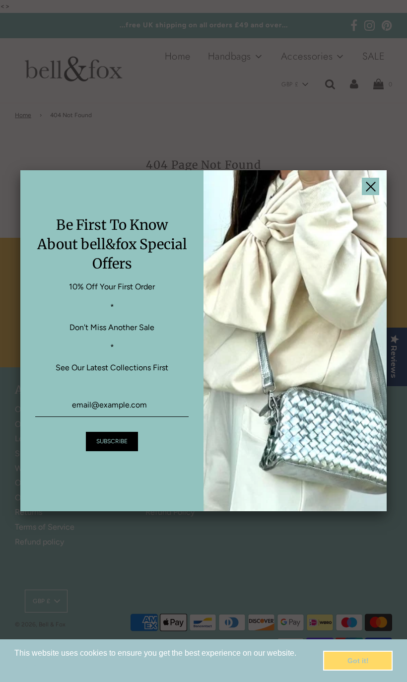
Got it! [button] (358, 661)
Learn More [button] (36, 666)
